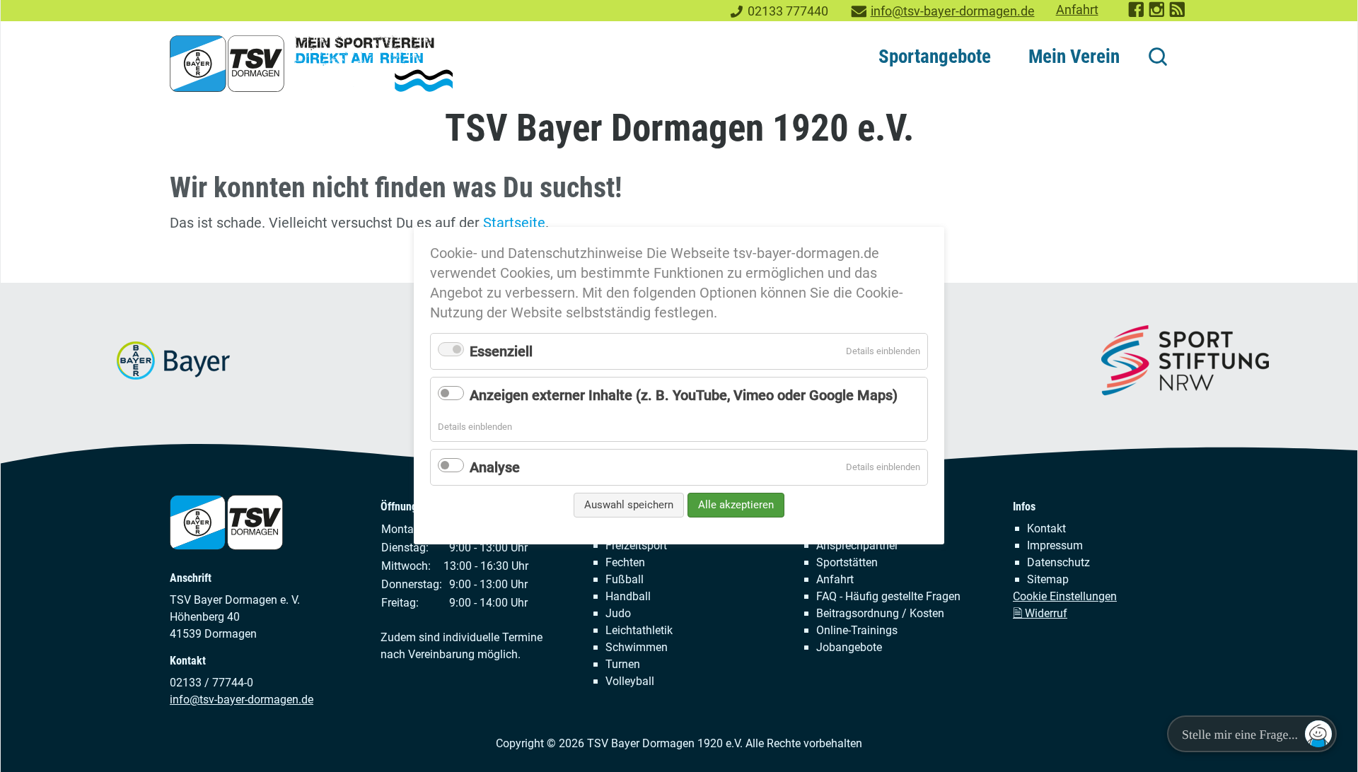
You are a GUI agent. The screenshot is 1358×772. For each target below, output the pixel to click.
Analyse (495, 467)
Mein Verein (1074, 56)
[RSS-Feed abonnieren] (1178, 14)
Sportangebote (934, 56)
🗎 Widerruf (1040, 613)
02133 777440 (788, 11)
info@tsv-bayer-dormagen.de (953, 11)
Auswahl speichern (628, 504)
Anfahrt (1077, 10)
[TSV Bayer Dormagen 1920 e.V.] (311, 63)
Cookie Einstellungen (1065, 596)
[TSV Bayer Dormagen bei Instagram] (1157, 14)
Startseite (514, 222)
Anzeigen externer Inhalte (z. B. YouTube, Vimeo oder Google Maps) (684, 395)
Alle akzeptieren (736, 504)
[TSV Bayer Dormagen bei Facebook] (1137, 14)
